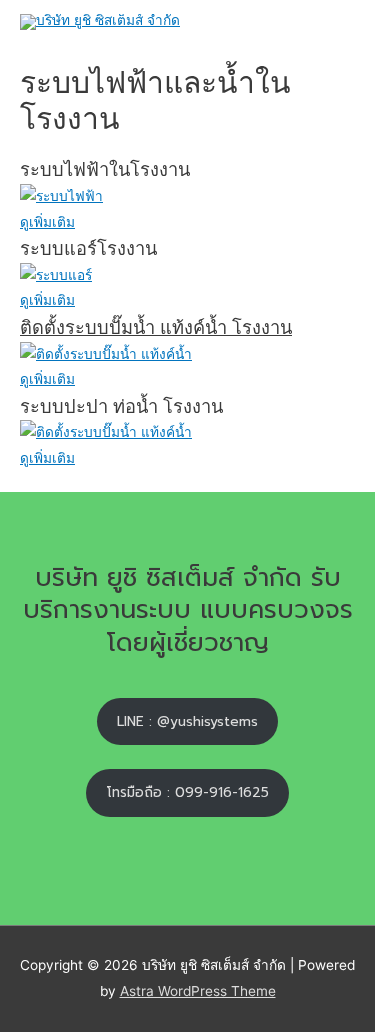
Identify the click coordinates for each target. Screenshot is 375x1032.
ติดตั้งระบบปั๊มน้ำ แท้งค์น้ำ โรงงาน (156, 327)
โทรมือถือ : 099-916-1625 (188, 792)
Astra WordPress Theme (198, 991)
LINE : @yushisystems (187, 721)
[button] (47, 222)
